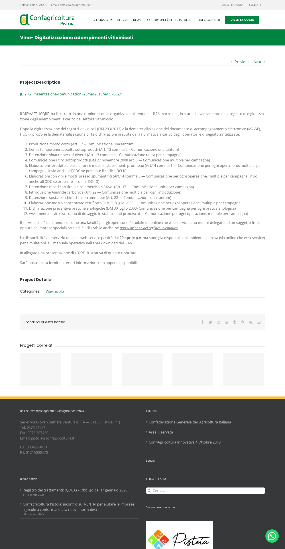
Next (257, 61)
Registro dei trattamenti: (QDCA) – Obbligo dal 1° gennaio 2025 (75, 490)
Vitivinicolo (55, 291)
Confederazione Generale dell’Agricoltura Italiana (190, 422)
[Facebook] (147, 472)
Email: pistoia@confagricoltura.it (71, 5)
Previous (242, 61)
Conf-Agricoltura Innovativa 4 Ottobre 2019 (185, 442)
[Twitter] (153, 472)
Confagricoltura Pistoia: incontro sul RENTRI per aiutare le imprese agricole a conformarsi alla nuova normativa (78, 507)
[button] (272, 536)
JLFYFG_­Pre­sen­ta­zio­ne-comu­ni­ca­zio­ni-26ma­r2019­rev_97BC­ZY (71, 94)
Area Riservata (161, 432)
